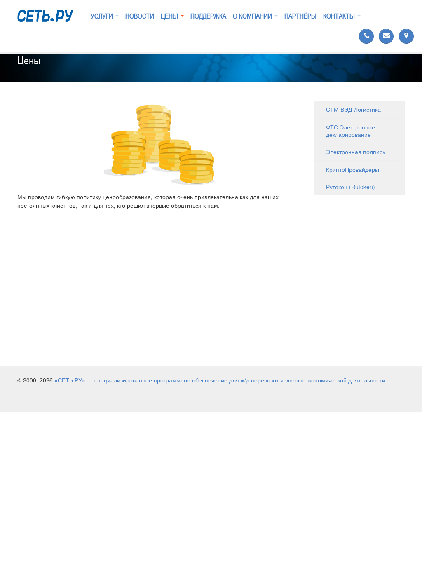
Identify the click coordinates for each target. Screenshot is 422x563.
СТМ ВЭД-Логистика (353, 109)
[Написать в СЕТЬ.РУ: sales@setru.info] (385, 36)
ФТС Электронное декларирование (350, 130)
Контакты (339, 16)
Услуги (103, 16)
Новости (139, 16)
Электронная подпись (355, 152)
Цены (170, 16)
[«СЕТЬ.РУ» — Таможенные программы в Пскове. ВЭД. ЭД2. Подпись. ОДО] (45, 14)
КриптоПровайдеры (352, 169)
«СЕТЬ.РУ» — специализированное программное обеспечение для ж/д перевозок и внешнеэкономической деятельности (219, 380)
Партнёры (300, 16)
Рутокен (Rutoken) (350, 187)
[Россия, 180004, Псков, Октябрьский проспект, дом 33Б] (405, 36)
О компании (253, 16)
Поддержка (208, 16)
